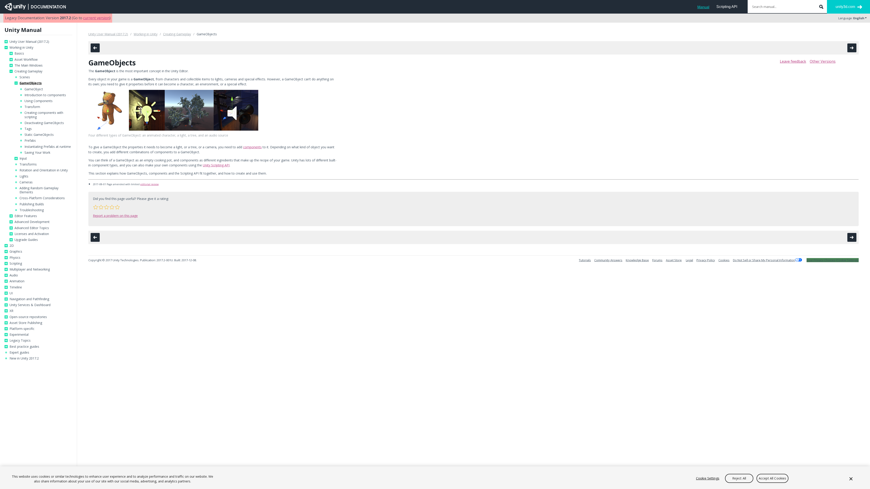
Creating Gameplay (28, 71)
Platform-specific (22, 329)
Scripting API (726, 7)
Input (23, 158)
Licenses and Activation (31, 234)
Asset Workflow (26, 60)
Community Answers (608, 260)
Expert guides (19, 352)
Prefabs (30, 141)
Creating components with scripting (43, 115)
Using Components (38, 101)
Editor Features (25, 216)
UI (11, 293)
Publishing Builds (31, 204)
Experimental (19, 335)
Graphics (16, 251)
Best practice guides (24, 347)
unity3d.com (845, 7)
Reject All (739, 478)
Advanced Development (32, 222)
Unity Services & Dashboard (30, 305)
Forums (657, 260)
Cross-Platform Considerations (42, 198)
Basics (19, 53)
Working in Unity (21, 48)
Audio (14, 275)
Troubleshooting (31, 210)
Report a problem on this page (115, 215)
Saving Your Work (37, 153)
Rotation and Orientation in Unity (43, 170)
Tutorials (585, 260)
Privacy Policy (705, 260)
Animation (17, 281)
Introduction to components (45, 95)
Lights (23, 176)
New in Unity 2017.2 (24, 358)
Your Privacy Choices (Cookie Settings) (833, 260)
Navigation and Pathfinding (29, 299)
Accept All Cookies (772, 478)
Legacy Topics (20, 340)
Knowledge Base (637, 260)
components (252, 147)
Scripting (16, 263)
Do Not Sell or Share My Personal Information (764, 260)
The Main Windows (28, 65)
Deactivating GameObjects (44, 123)
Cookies (724, 260)
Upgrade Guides (26, 240)
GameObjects (30, 83)
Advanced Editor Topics (31, 228)
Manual (703, 7)
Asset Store (674, 260)
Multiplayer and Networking (30, 269)
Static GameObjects (39, 135)
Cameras (26, 182)
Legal (689, 260)
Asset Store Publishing (26, 323)
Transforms (28, 164)
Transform (32, 107)
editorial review (149, 184)
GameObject (33, 89)
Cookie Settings (707, 478)
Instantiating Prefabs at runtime (47, 147)
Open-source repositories (28, 317)
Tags (28, 129)
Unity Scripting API (216, 165)
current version (96, 17)
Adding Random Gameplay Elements (38, 190)
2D (12, 246)
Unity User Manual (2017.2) (29, 42)
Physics (15, 258)
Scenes (24, 77)
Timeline (16, 287)
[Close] (851, 479)
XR (11, 311)
